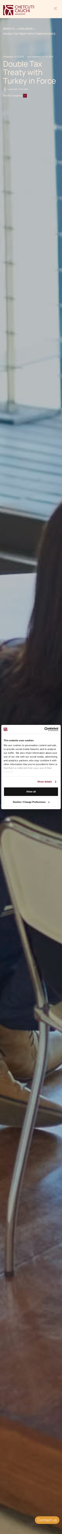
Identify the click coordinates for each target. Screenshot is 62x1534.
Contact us (47, 1520)
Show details (44, 781)
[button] (55, 10)
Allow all (31, 791)
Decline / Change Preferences (29, 802)
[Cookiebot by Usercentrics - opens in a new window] (44, 729)
